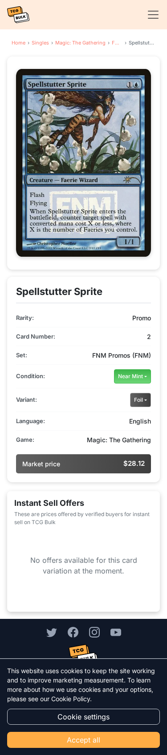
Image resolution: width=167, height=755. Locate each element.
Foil (138, 399)
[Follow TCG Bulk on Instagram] (94, 632)
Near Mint (130, 376)
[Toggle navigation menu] (150, 14)
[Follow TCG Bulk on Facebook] (73, 632)
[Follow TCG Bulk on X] (51, 631)
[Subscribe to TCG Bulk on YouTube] (115, 631)
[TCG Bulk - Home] (18, 14)
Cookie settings (83, 716)
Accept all (83, 739)
